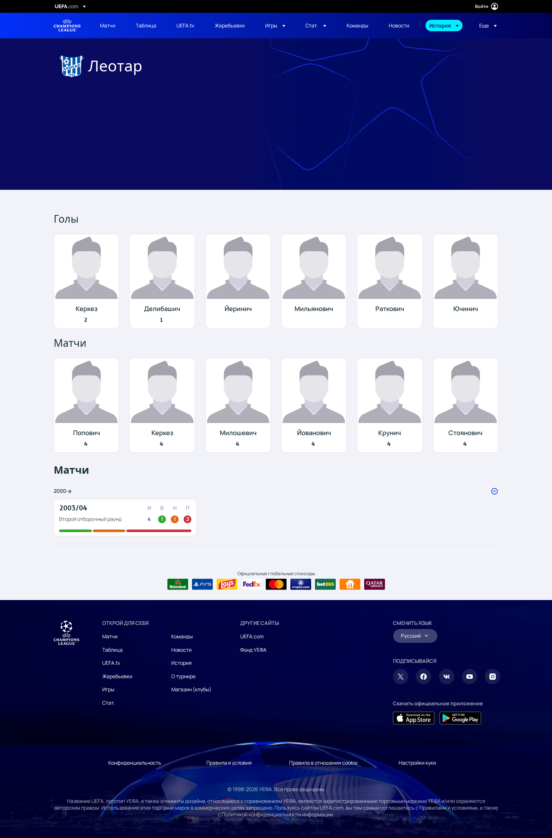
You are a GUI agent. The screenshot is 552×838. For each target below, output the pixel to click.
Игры (108, 689)
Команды (182, 636)
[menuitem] (110, 25)
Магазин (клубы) (191, 689)
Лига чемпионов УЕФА (67, 25)
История (181, 662)
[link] (107, 25)
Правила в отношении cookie (323, 762)
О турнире (183, 676)
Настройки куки (417, 762)
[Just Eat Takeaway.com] (350, 584)
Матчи (110, 636)
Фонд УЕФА (253, 649)
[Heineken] (177, 584)
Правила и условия (229, 762)
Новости (181, 649)
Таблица (112, 649)
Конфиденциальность (134, 762)
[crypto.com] (300, 584)
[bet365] (325, 584)
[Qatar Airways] (374, 584)
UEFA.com (252, 636)
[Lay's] (227, 584)
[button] (275, 25)
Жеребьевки (117, 676)
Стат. (108, 702)
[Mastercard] (276, 584)
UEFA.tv (111, 662)
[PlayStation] (202, 584)
